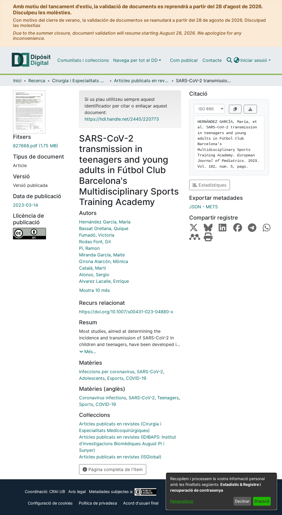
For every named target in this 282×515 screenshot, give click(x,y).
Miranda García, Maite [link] (102, 255)
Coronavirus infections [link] (102, 397)
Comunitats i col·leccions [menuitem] (83, 60)
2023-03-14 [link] (25, 205)
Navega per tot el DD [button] (135, 60)
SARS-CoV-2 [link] (150, 371)
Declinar (242, 501)
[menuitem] (137, 60)
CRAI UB (57, 491)
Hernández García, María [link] (105, 222)
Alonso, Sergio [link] (94, 274)
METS (212, 206)
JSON (195, 206)
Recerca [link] (36, 80)
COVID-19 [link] (136, 378)
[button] (229, 60)
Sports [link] (86, 404)
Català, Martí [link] (92, 268)
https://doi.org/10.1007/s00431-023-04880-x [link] (126, 311)
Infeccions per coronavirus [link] (106, 371)
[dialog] (221, 491)
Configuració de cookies (50, 503)
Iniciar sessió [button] (254, 60)
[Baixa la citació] (250, 109)
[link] (42, 145)
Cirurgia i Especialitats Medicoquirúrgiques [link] (79, 80)
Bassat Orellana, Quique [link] (103, 228)
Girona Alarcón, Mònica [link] (103, 261)
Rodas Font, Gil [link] (95, 241)
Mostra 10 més (94, 290)
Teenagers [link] (168, 397)
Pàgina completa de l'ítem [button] (115, 469)
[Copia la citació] (235, 109)
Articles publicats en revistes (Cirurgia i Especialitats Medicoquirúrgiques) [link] (141, 80)
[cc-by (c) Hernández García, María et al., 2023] (42, 233)
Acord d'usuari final (140, 503)
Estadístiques (211, 185)
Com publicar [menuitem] (184, 60)
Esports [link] (115, 378)
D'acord (261, 501)
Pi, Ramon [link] (89, 248)
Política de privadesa (98, 503)
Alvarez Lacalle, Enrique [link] (104, 281)
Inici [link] (17, 80)
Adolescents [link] (92, 378)
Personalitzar (182, 501)
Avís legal (77, 491)
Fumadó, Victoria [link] (96, 235)
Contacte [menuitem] (212, 60)
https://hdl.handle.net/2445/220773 (122, 119)
